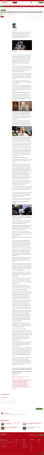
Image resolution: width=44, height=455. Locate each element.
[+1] (9, 401)
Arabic (30, 443)
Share (2, 16)
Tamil (30, 445)
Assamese (31, 446)
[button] (5, 401)
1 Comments (22, 14)
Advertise (38, 442)
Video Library (24, 442)
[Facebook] (1, 449)
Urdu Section (24, 443)
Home (1, 8)
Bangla (31, 444)
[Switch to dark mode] (37, 2)
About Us (16, 442)
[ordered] (11, 401)
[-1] (8, 401)
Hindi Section (24, 444)
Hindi (30, 442)
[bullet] (12, 401)
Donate (38, 441)
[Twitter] (3, 449)
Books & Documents (25, 446)
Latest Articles (24, 441)
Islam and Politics (5, 8)
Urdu (30, 441)
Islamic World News (25, 445)
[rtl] (7, 401)
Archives (16, 444)
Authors (16, 443)
